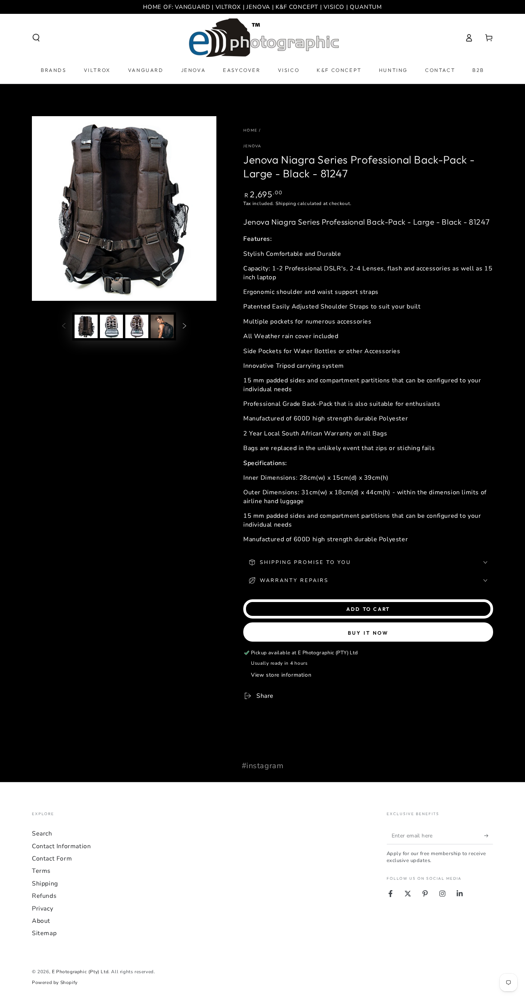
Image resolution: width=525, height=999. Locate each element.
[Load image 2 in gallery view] (111, 326)
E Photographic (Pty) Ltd (80, 972)
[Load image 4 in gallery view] (162, 326)
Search (42, 833)
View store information (281, 675)
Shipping (286, 203)
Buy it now (368, 633)
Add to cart (368, 609)
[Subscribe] (488, 835)
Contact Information (61, 846)
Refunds (44, 896)
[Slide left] (63, 326)
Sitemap (44, 933)
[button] (36, 37)
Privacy (42, 908)
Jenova (252, 146)
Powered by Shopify (55, 982)
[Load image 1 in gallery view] (86, 326)
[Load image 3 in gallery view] (136, 326)
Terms (41, 871)
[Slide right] (184, 326)
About (41, 921)
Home (250, 130)
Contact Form (52, 858)
